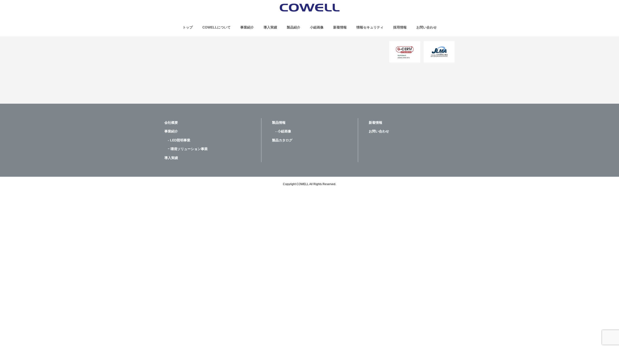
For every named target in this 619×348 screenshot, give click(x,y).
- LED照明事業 (177, 140)
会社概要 (171, 122)
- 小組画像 (281, 131)
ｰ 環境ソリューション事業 (186, 149)
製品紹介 (293, 27)
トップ (188, 27)
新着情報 (340, 27)
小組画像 (317, 27)
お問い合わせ (426, 27)
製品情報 (279, 122)
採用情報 (400, 27)
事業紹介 (247, 27)
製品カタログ (282, 140)
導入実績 (270, 27)
